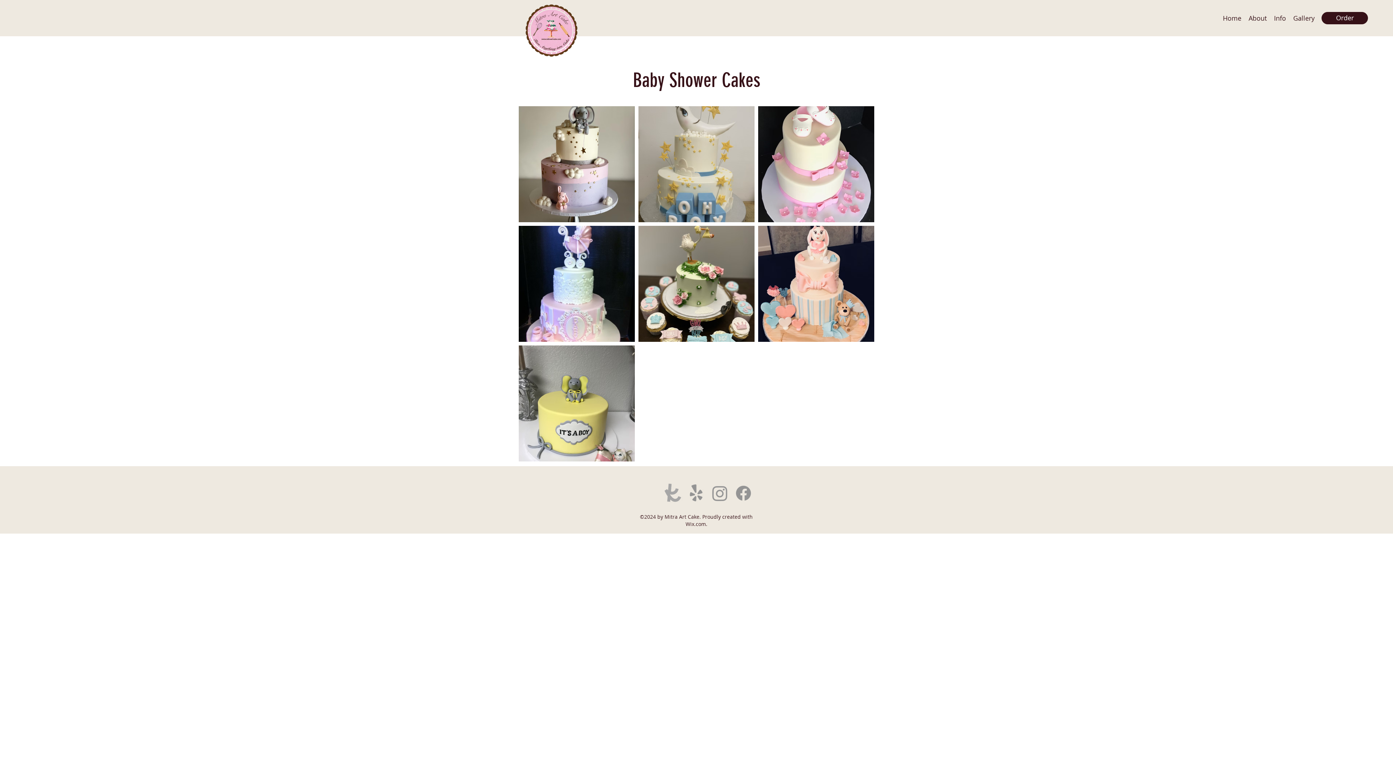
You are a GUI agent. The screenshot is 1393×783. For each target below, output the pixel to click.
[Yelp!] (696, 493)
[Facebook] (743, 493)
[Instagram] (720, 493)
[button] (1304, 18)
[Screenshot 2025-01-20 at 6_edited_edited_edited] (673, 493)
